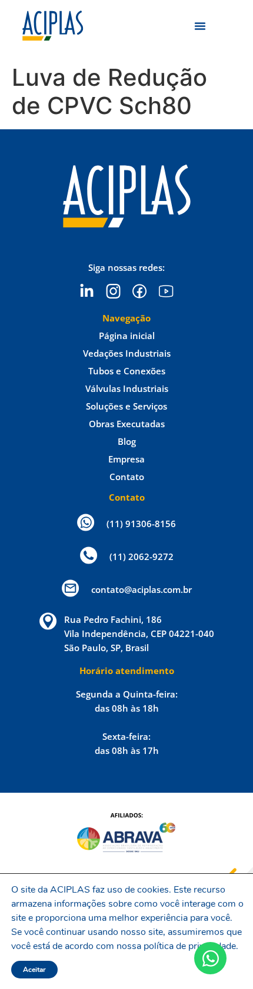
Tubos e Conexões (126, 371)
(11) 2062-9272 (141, 556)
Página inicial (127, 335)
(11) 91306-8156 (141, 523)
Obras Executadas (127, 424)
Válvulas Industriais (126, 388)
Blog (127, 441)
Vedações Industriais (127, 353)
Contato (126, 476)
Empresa (126, 459)
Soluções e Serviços (126, 406)
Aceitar (34, 969)
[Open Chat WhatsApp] (210, 958)
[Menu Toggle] (200, 26)
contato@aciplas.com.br (141, 589)
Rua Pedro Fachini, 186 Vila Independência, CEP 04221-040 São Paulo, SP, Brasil (139, 633)
